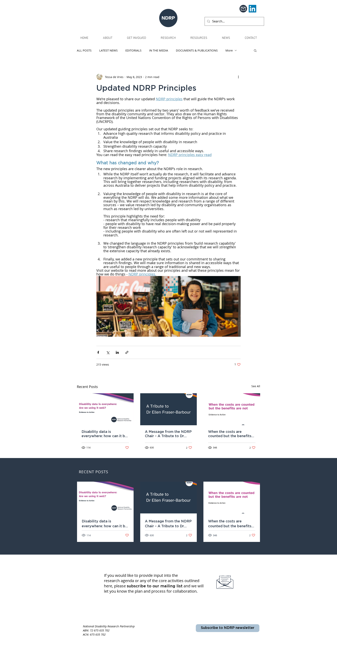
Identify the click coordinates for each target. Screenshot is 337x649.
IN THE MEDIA (158, 50)
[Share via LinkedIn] (117, 352)
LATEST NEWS (108, 50)
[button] (255, 50)
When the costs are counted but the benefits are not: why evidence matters (229, 434)
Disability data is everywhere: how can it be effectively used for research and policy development (104, 434)
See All (255, 386)
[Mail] (243, 8)
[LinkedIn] (252, 8)
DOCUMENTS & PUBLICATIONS (197, 50)
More (229, 50)
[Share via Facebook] (98, 352)
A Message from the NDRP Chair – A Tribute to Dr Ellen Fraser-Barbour (168, 434)
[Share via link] (127, 352)
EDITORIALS (133, 50)
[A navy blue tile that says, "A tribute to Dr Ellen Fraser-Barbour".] (168, 409)
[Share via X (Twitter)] (108, 352)
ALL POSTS (84, 50)
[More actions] (238, 77)
